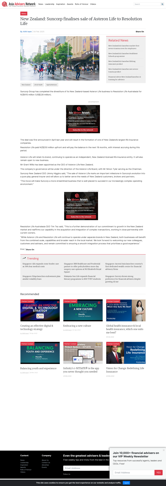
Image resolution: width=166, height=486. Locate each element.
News (40, 4)
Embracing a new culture (77, 325)
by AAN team (24, 333)
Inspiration (60, 4)
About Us (45, 460)
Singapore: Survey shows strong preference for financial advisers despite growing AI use (123, 279)
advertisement (93, 102)
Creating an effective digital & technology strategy (36, 327)
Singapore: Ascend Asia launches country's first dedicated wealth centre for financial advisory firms (124, 266)
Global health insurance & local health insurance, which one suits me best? (124, 329)
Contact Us (46, 462)
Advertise (45, 465)
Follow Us (66, 474)
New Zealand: (113, 46)
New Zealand (26, 85)
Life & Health (38, 85)
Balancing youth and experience (38, 368)
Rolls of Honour (81, 4)
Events (44, 467)
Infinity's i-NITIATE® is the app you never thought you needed (81, 370)
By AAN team (26, 31)
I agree (126, 483)
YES (158, 472)
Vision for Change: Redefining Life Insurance (125, 370)
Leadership (49, 4)
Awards (70, 4)
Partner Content (27, 301)
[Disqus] (83, 416)
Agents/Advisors (52, 85)
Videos (93, 4)
